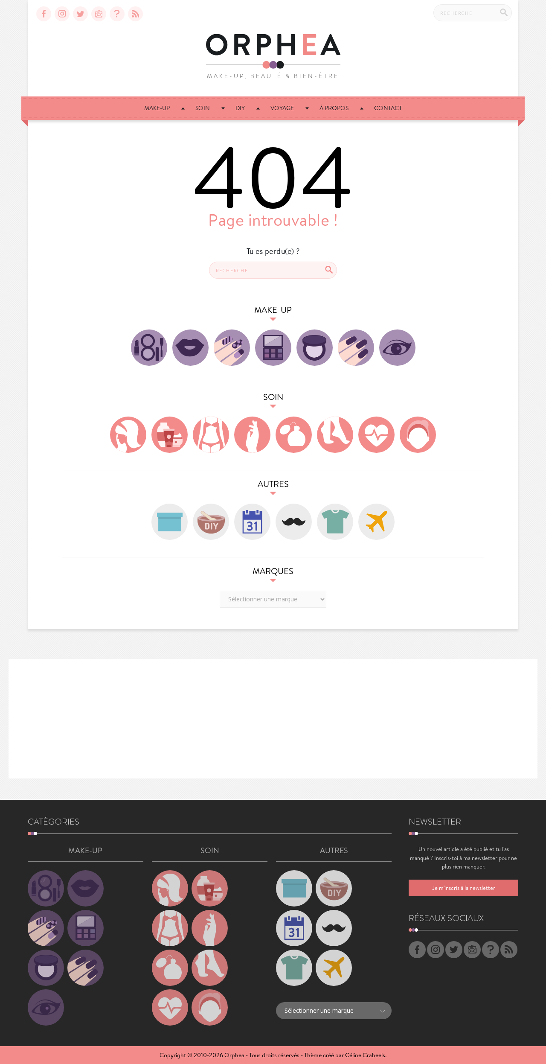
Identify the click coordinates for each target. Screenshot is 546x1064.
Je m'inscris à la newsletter (463, 888)
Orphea (234, 1055)
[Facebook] (43, 13)
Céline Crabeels (365, 1055)
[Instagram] (62, 13)
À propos (334, 108)
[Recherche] (504, 12)
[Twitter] (80, 13)
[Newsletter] (98, 13)
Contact (388, 108)
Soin (202, 108)
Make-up (157, 108)
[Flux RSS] (135, 13)
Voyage (282, 108)
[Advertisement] (273, 718)
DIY (240, 108)
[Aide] (117, 13)
